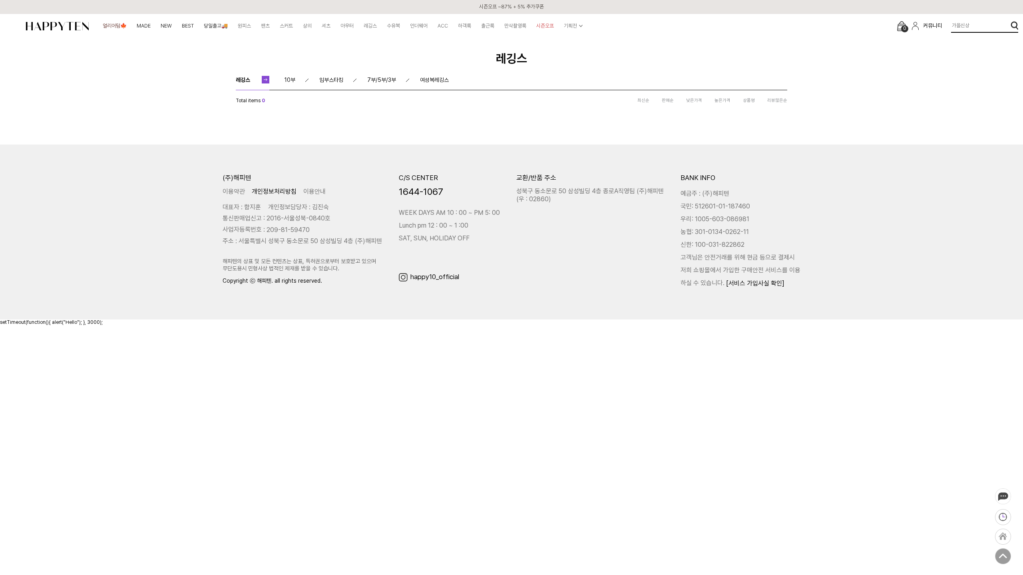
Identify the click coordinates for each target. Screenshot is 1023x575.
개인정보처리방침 (274, 191)
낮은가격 (694, 100)
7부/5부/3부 (381, 80)
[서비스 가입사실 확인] (755, 283)
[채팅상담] (1003, 496)
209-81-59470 (288, 230)
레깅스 (243, 80)
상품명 (749, 100)
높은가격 (722, 100)
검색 (1014, 25)
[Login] (915, 26)
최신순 (643, 100)
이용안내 (314, 191)
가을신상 (960, 25)
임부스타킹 (331, 80)
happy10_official (434, 277)
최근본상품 (1003, 517)
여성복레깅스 (434, 80)
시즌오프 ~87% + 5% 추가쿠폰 (511, 7)
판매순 (668, 100)
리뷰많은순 (777, 100)
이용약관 (234, 191)
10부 (290, 80)
